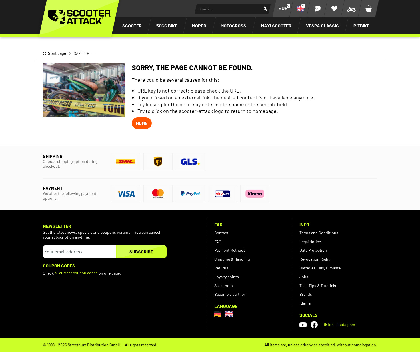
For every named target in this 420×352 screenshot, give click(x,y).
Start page (57, 53)
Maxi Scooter (276, 25)
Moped (199, 25)
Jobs (303, 276)
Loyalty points (226, 276)
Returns (221, 267)
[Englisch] (229, 314)
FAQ (217, 241)
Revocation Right (314, 259)
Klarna (305, 303)
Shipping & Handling (232, 259)
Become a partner (229, 294)
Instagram (346, 324)
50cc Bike (166, 25)
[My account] (317, 8)
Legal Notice (310, 241)
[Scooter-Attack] (79, 17)
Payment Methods (229, 250)
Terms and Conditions (318, 232)
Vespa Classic (322, 25)
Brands (305, 294)
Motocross (233, 25)
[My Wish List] (334, 8)
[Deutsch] (217, 314)
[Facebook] (314, 324)
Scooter (132, 25)
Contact (221, 232)
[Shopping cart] (368, 8)
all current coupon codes (76, 272)
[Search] (265, 9)
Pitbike (361, 25)
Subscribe (141, 251)
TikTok (327, 324)
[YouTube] (303, 324)
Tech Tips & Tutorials (317, 285)
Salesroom (223, 285)
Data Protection (313, 250)
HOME (141, 123)
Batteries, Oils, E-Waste (320, 267)
